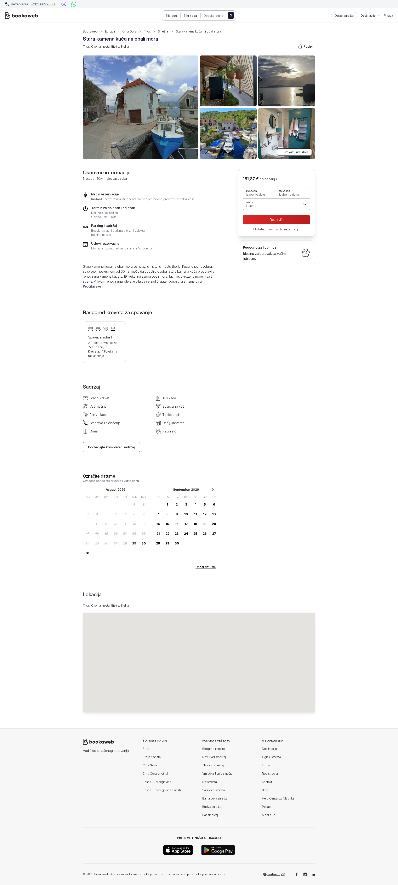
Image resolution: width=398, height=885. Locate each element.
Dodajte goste (213, 15)
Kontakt (267, 782)
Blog (265, 790)
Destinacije (269, 748)
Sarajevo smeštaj (214, 790)
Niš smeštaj (209, 782)
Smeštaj (163, 31)
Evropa (110, 31)
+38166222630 (43, 4)
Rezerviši (276, 220)
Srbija (146, 748)
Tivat (147, 31)
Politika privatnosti (152, 874)
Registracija (270, 773)
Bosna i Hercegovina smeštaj (162, 790)
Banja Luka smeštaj (215, 798)
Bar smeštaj (210, 815)
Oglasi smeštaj (272, 757)
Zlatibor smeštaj (213, 765)
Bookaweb (90, 31)
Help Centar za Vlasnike (278, 798)
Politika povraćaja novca (208, 874)
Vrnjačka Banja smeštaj (217, 773)
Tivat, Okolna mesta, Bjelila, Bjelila (106, 46)
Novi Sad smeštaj (214, 757)
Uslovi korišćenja (177, 874)
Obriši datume (205, 567)
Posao (266, 806)
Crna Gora (129, 31)
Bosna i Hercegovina (157, 782)
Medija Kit (268, 815)
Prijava (388, 15)
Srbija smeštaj (152, 757)
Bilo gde (171, 15)
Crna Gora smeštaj (155, 773)
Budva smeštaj (212, 806)
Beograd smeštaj (213, 748)
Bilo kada (190, 15)
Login (266, 765)
